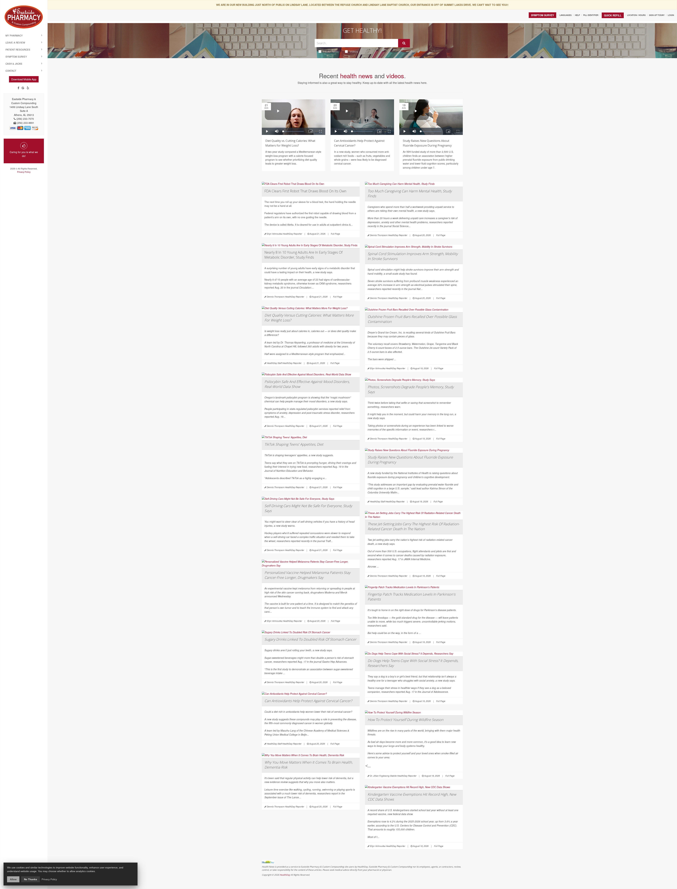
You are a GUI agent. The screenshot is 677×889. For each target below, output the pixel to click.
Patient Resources (17, 49)
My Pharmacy (14, 35)
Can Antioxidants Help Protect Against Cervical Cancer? (308, 700)
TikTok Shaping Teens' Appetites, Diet (293, 444)
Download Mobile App (23, 79)
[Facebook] (18, 88)
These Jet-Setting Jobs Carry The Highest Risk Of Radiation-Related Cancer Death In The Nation (414, 526)
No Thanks (30, 879)
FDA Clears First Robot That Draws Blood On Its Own (305, 191)
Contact (10, 70)
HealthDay (285, 874)
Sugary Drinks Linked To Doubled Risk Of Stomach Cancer (310, 639)
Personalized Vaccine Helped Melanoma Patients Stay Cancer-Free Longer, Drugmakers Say (307, 575)
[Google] (23, 88)
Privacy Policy (24, 171)
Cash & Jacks (13, 63)
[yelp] (28, 88)
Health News (330, 51)
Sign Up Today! (656, 15)
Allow (13, 879)
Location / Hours (636, 15)
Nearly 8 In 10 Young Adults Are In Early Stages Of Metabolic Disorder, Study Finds (303, 255)
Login (671, 15)
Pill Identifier (590, 15)
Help (577, 15)
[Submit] (404, 43)
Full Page (335, 233)
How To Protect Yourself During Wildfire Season (405, 719)
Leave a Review (15, 42)
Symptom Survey (16, 56)
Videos (354, 51)
